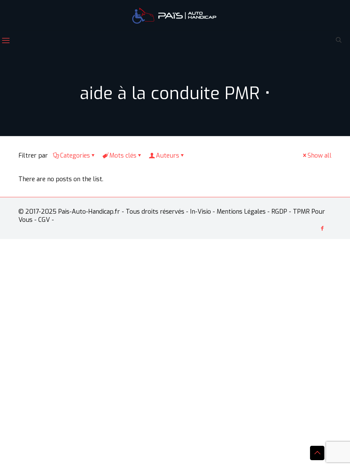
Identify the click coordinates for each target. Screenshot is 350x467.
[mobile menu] (6, 40)
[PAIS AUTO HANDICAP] (175, 15)
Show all (320, 155)
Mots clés (122, 155)
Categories (75, 155)
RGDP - (281, 212)
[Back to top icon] (317, 453)
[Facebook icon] (322, 228)
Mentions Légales (241, 212)
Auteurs (167, 155)
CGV (44, 220)
